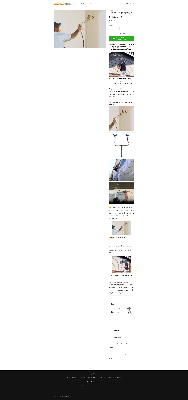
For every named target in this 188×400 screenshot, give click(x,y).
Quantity (111, 25)
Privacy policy (75, 377)
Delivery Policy (83, 377)
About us (69, 377)
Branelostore (59, 396)
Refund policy (111, 377)
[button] (76, 3)
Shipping (116, 22)
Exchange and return (93, 377)
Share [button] (112, 358)
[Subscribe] (105, 386)
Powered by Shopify (65, 396)
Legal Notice (118, 377)
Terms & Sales (103, 377)
